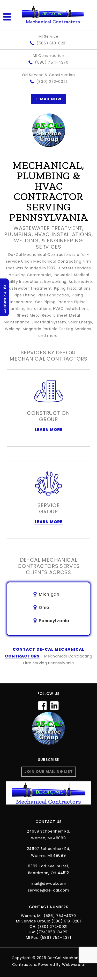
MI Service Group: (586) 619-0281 (48, 921)
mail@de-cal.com (48, 883)
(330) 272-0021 (51, 81)
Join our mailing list (48, 771)
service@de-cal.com (48, 890)
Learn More (49, 429)
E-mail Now (48, 99)
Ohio (44, 607)
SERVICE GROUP (49, 508)
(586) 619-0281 (51, 43)
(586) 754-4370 (52, 62)
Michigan (49, 594)
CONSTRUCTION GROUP (48, 416)
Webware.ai (73, 964)
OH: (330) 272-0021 (48, 926)
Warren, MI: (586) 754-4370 (48, 915)
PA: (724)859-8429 (48, 932)
